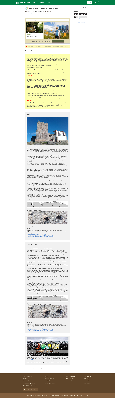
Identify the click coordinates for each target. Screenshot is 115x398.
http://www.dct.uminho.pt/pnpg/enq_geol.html (36, 234)
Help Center (87, 378)
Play (34, 2)
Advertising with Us (81, 22)
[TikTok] (87, 395)
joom (30, 11)
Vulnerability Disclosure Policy (51, 383)
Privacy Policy (70, 395)
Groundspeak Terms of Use (61, 395)
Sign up (89, 2)
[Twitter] (84, 395)
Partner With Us (26, 380)
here (46, 320)
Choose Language (31, 390)
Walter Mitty (33, 359)
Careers (25, 378)
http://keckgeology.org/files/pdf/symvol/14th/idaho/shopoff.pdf (40, 236)
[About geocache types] (26, 8)
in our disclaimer (64, 46)
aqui (54, 226)
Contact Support (88, 380)
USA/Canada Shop (70, 378)
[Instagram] (81, 395)
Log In (96, 2)
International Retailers (71, 380)
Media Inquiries (87, 383)
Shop (48, 2)
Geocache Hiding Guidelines (29, 383)
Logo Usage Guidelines (49, 378)
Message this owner (38, 11)
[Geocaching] (23, 2)
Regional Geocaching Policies (29, 385)
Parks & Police (48, 380)
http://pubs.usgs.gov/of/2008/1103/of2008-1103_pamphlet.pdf (40, 235)
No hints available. (37, 368)
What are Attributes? (78, 18)
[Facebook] (74, 395)
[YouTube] (78, 395)
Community (41, 2)
